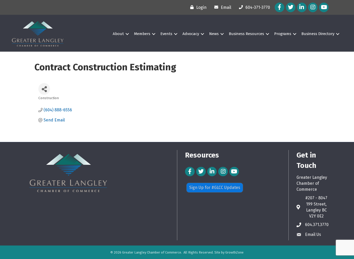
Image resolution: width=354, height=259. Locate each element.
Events (166, 33)
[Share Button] (44, 89)
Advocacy (190, 33)
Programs (282, 33)
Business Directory (317, 33)
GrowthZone (234, 252)
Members (142, 33)
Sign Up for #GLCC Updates (214, 187)
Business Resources (246, 33)
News (214, 33)
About (118, 33)
